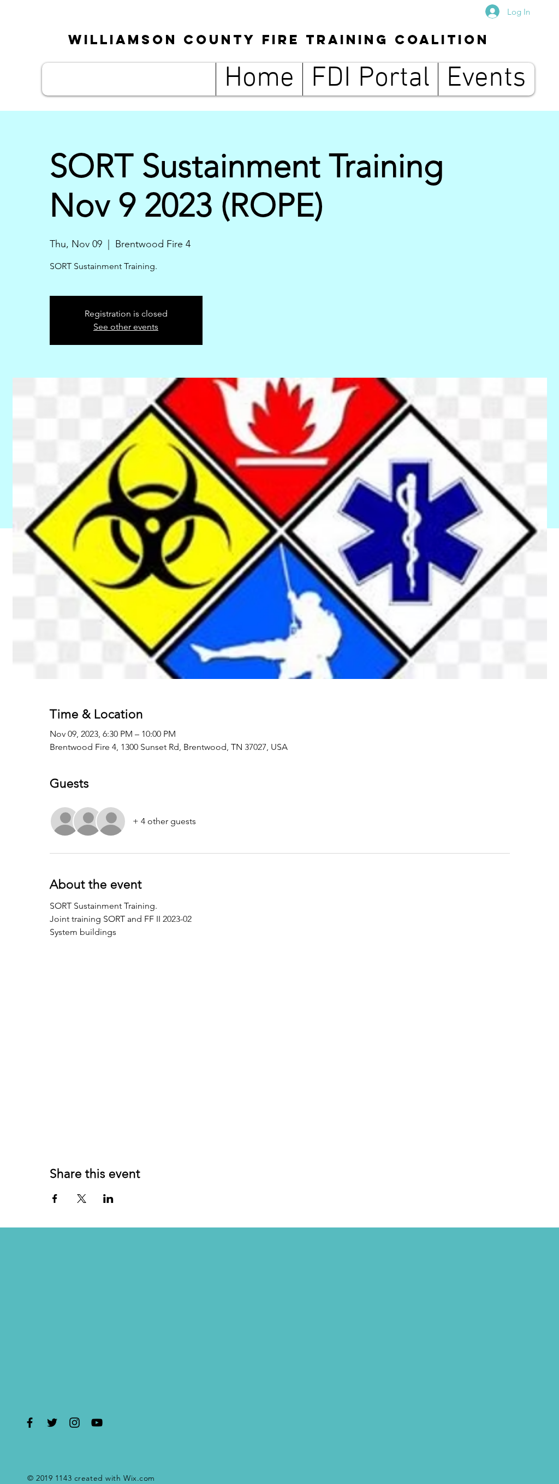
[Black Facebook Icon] (30, 1422)
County (278, 39)
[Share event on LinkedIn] (108, 1198)
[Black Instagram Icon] (74, 1422)
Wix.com (139, 1478)
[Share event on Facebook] (55, 1198)
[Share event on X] (81, 1198)
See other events (125, 326)
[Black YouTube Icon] (97, 1422)
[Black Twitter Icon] (52, 1422)
